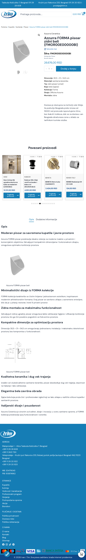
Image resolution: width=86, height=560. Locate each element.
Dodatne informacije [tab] (46, 219)
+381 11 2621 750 (9, 452)
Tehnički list (51, 49)
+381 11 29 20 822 (10, 461)
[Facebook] (3, 544)
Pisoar (26, 27)
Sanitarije (19, 27)
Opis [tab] (31, 219)
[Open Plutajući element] (7, 554)
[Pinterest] (13, 544)
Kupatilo (11, 27)
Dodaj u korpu (68, 68)
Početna (4, 27)
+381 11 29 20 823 (10, 464)
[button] (39, 35)
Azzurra (50, 58)
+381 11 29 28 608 (10, 449)
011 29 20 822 (75, 2)
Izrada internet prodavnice (60, 557)
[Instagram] (7, 544)
